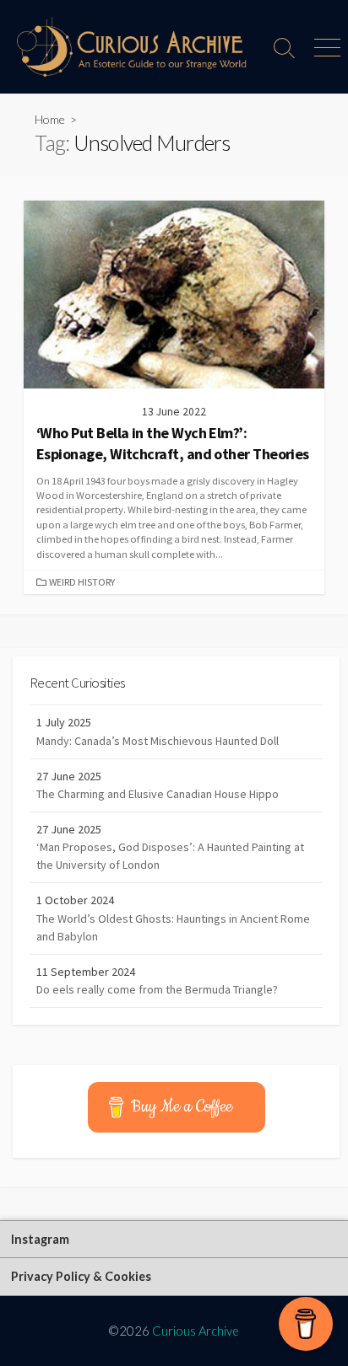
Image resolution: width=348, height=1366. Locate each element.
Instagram (40, 1239)
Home (50, 119)
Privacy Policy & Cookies (81, 1276)
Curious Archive (195, 1330)
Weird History (82, 582)
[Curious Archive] (132, 47)
